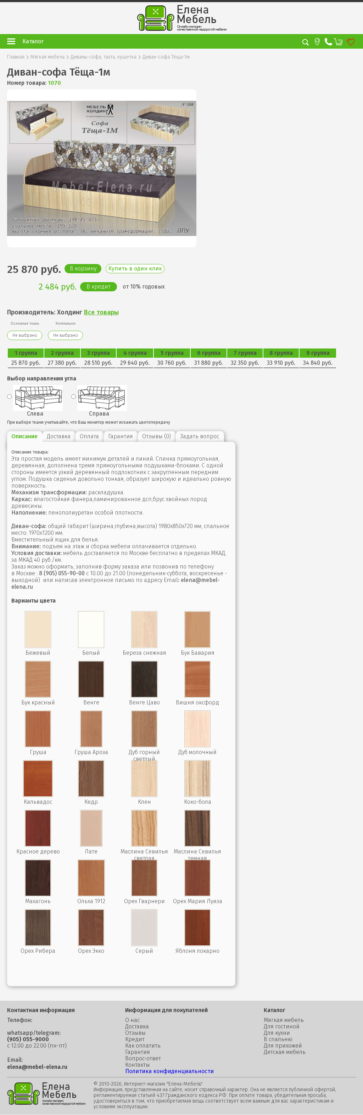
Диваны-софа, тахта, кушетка (103, 57)
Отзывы (135, 1033)
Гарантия (137, 1052)
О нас (132, 1020)
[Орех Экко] (91, 944)
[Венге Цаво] (144, 695)
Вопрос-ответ (143, 1058)
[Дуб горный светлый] (144, 745)
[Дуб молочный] (197, 745)
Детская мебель (285, 1052)
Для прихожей (283, 1046)
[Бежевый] (38, 646)
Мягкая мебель (47, 57)
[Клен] (144, 795)
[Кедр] (91, 795)
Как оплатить (143, 1046)
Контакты (137, 1065)
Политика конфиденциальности (169, 1071)
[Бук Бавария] (197, 646)
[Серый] (144, 944)
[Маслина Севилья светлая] (144, 844)
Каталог (33, 41)
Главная (15, 57)
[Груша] (38, 745)
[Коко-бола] (197, 795)
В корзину (83, 268)
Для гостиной (282, 1026)
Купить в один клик (135, 268)
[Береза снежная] (144, 646)
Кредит (135, 1039)
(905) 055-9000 (28, 1039)
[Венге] (91, 695)
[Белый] (91, 646)
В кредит (98, 286)
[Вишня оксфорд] (197, 695)
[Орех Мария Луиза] (197, 894)
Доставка (137, 1026)
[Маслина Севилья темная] (197, 844)
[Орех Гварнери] (144, 894)
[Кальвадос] (38, 795)
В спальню (278, 1039)
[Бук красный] (38, 695)
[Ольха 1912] (91, 894)
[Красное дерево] (38, 844)
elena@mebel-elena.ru (37, 1067)
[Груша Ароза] (91, 745)
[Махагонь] (38, 894)
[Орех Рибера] (38, 944)
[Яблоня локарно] (197, 944)
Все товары (101, 312)
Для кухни (277, 1033)
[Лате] (91, 844)
